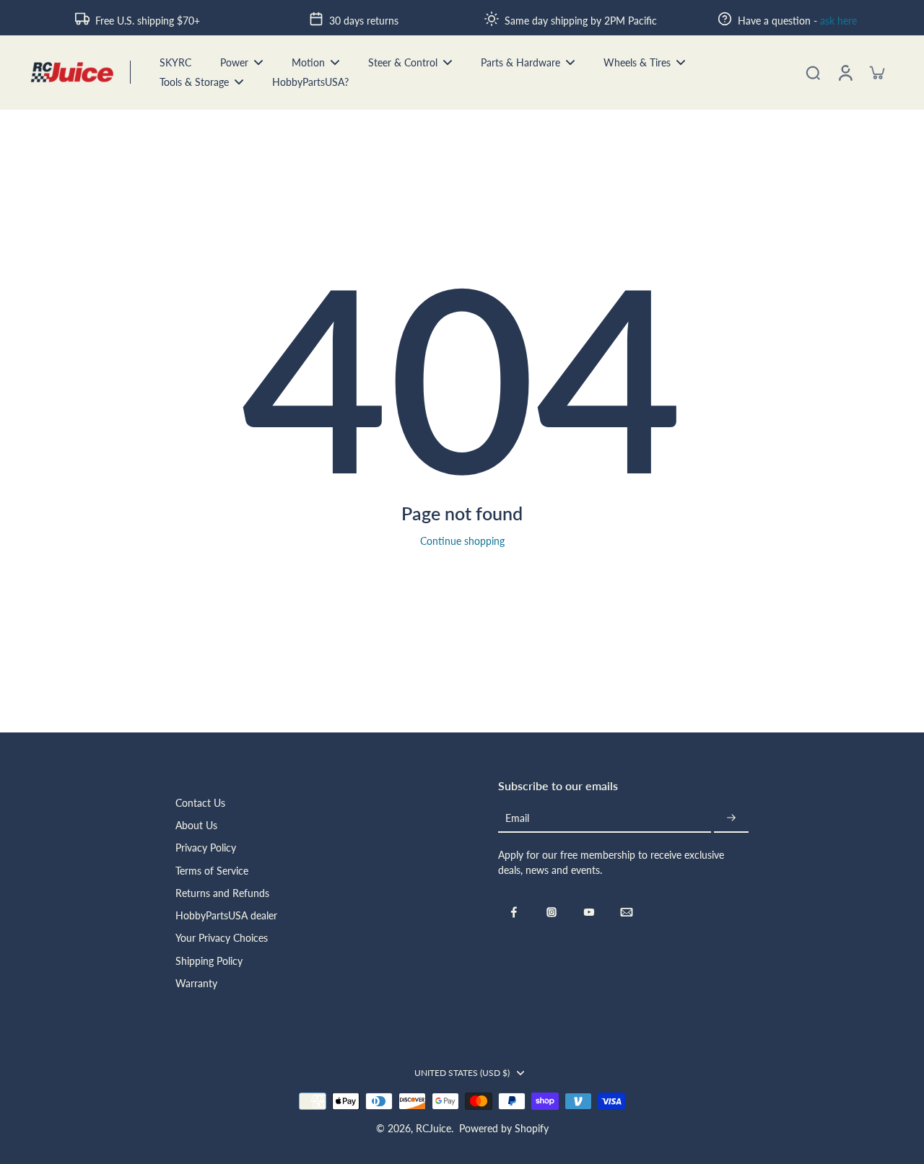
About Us (196, 825)
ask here (838, 20)
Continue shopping (462, 541)
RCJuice (433, 1128)
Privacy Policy (205, 847)
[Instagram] (551, 912)
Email (517, 819)
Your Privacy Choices (221, 938)
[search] (813, 72)
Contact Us (200, 803)
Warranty (196, 983)
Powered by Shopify (504, 1128)
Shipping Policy (209, 961)
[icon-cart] (876, 72)
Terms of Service (211, 871)
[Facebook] (514, 912)
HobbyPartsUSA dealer (226, 915)
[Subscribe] (731, 819)
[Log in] (844, 72)
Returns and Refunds (222, 893)
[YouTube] (589, 912)
